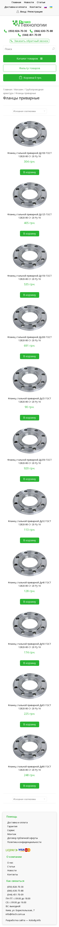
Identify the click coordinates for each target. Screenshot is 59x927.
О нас (10, 862)
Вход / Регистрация (31, 11)
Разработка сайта (15, 920)
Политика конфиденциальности (24, 842)
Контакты (35, 6)
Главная (16, 2)
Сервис (11, 830)
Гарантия (12, 826)
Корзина (33, 77)
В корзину (29, 172)
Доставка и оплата (15, 6)
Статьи (41, 2)
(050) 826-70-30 (17, 31)
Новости (29, 2)
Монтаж (11, 834)
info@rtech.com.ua (15, 914)
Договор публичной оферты (22, 838)
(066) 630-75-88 (43, 31)
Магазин (18, 89)
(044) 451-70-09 (31, 35)
